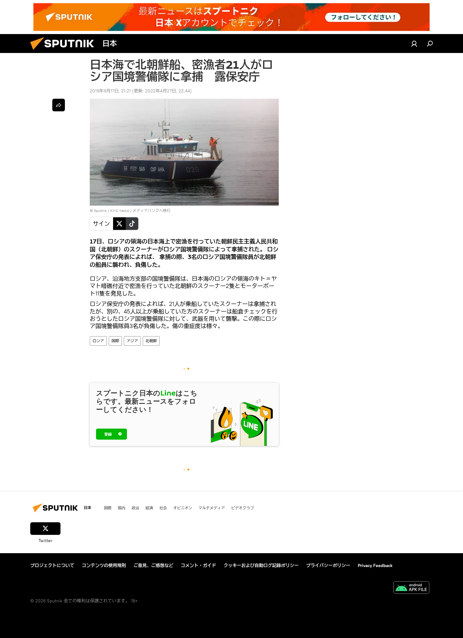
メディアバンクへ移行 (151, 210)
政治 (135, 508)
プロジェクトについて (52, 565)
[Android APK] (411, 588)
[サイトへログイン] (414, 43)
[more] (58, 105)
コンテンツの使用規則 (104, 565)
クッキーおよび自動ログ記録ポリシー (261, 565)
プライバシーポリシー (328, 565)
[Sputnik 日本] (64, 51)
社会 (163, 508)
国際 (115, 340)
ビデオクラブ (242, 508)
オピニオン (182, 508)
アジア (132, 340)
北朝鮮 (151, 340)
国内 (121, 508)
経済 (149, 508)
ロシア (98, 340)
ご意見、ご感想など (153, 565)
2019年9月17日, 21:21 (110, 91)
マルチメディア (211, 508)
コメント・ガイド (198, 565)
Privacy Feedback (375, 565)
